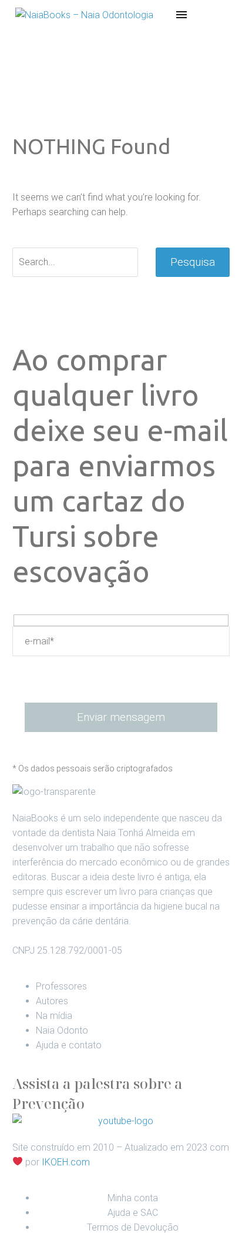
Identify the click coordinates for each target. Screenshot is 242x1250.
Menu (181, 15)
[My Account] (200, 15)
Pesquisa (192, 262)
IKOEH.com (66, 1162)
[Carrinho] (220, 15)
